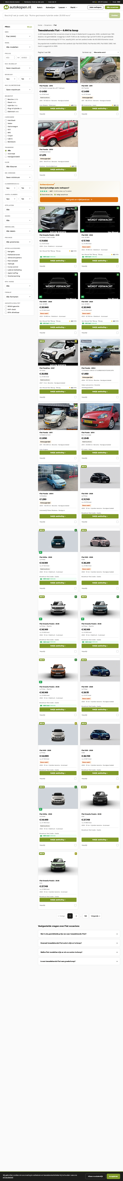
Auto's (39, 7)
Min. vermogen (10, 173)
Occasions (48, 25)
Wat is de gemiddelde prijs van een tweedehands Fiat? (63, 933)
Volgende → (95, 916)
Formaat (8, 292)
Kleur (7, 162)
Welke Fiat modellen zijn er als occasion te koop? (61, 952)
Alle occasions (112, 7)
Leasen (62, 7)
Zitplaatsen (9, 205)
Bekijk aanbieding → (57, 108)
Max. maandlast (11, 64)
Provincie (8, 237)
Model (7, 43)
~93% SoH (49, 323)
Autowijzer (50, 7)
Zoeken (114, 15)
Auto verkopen (95, 7)
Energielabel (10, 227)
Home (40, 25)
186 (85, 916)
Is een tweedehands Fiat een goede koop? (58, 961)
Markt (73, 7)
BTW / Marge (9, 282)
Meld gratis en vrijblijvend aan (77, 199)
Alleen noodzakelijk (95, 1176)
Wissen (29, 27)
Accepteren (113, 1176)
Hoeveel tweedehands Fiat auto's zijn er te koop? (61, 943)
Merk (7, 32)
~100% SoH (49, 257)
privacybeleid (8, 1177)
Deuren (7, 216)
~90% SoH (91, 257)
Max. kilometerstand (12, 85)
